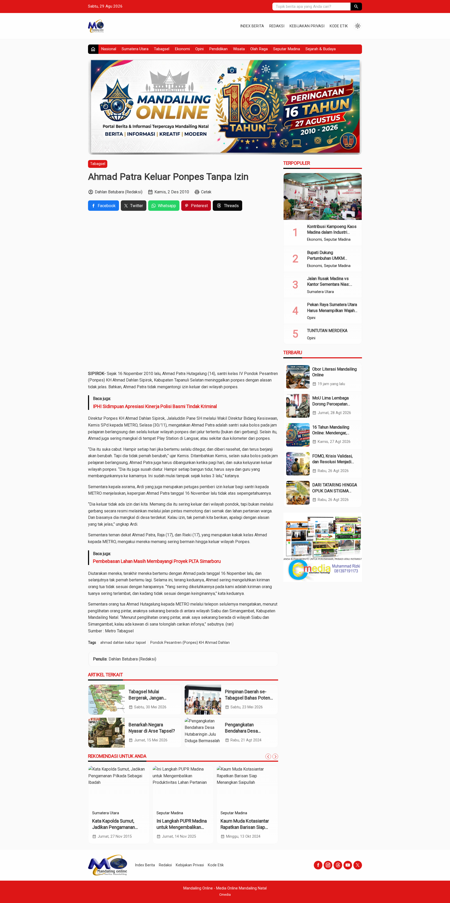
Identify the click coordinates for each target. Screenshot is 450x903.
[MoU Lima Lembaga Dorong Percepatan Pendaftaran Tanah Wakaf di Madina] (298, 405)
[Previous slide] (268, 756)
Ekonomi (182, 49)
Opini (199, 49)
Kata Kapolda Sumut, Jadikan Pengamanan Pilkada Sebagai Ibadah (115, 827)
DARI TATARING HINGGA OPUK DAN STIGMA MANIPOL (334, 490)
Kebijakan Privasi (307, 26)
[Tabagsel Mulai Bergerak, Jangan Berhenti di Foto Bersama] (106, 700)
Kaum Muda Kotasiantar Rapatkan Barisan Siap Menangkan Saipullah (245, 827)
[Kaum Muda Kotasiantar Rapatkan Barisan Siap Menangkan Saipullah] (247, 786)
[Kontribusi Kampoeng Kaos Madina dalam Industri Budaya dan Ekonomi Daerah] (323, 196)
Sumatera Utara (135, 49)
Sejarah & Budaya (320, 49)
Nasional (108, 49)
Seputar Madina (286, 49)
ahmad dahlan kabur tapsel (123, 642)
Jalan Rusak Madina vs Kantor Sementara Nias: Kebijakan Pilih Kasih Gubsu (332, 284)
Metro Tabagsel (119, 630)
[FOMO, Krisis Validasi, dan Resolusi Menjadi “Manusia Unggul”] (298, 463)
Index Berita (252, 26)
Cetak (206, 191)
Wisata (239, 49)
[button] (356, 6)
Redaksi (276, 26)
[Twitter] (357, 865)
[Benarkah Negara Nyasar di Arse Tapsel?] (106, 733)
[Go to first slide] (275, 756)
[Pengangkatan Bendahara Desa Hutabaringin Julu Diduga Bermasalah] (203, 733)
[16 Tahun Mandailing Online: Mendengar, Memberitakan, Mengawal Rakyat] (298, 435)
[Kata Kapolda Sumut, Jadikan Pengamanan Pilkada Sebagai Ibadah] (118, 786)
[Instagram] (328, 865)
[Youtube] (347, 865)
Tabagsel (161, 49)
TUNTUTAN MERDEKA (327, 330)
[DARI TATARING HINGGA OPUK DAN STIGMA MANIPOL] (298, 492)
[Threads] (338, 865)
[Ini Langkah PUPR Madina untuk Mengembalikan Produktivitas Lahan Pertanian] (183, 786)
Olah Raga (259, 49)
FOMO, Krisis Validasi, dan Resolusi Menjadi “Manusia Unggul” (332, 462)
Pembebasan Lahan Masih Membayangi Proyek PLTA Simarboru (157, 561)
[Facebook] (318, 865)
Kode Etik (339, 26)
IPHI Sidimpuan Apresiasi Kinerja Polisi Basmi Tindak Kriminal (155, 406)
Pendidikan (218, 49)
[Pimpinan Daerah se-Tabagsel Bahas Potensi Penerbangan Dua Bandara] (203, 700)
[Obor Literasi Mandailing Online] (298, 377)
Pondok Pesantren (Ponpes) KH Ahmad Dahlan (190, 642)
